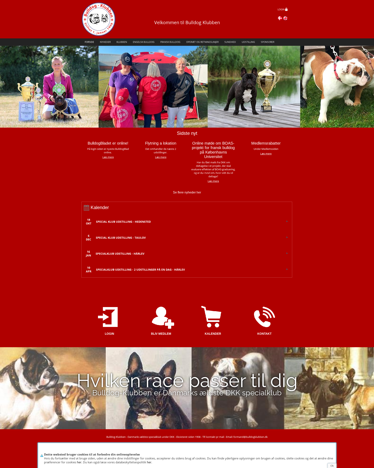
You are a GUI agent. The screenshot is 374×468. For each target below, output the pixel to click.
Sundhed (230, 42)
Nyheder (105, 42)
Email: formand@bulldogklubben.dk (247, 437)
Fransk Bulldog (170, 42)
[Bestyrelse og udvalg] (264, 316)
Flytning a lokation (160, 143)
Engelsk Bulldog (143, 42)
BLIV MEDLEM (161, 333)
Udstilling (248, 42)
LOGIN (281, 9)
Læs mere (160, 157)
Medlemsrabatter (266, 143)
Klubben (121, 42)
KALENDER (213, 333)
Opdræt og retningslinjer (202, 42)
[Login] (109, 316)
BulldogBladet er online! (108, 143)
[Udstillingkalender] (213, 316)
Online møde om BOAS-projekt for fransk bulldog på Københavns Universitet (213, 150)
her (79, 462)
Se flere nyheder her (187, 192)
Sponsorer (267, 42)
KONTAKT (264, 333)
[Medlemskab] (161, 316)
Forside (89, 42)
